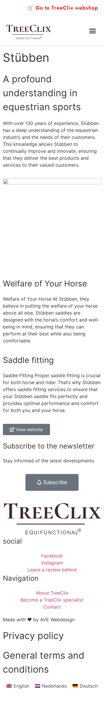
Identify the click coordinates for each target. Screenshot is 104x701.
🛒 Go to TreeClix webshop (62, 8)
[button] (92, 31)
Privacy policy (33, 635)
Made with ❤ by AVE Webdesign (39, 619)
